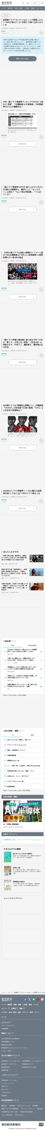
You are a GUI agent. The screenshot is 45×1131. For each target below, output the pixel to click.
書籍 (21, 1008)
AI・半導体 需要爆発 (11, 824)
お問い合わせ (19, 1115)
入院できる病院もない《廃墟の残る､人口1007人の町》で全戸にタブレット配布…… (21, 659)
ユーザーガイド (6, 1092)
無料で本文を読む (22, 59)
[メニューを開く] (42, 3)
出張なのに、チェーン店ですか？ (18, 776)
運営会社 (4, 1105)
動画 (33, 8)
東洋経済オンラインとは (9, 1080)
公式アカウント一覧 (23, 1105)
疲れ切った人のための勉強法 (22, 853)
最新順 (10, 8)
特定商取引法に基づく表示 (9, 1112)
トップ (3, 8)
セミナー (4, 1008)
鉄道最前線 (11, 786)
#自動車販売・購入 (9, 840)
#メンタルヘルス (35, 840)
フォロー (14, 32)
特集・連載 (19, 8)
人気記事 (7, 641)
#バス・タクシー (22, 840)
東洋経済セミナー (27, 1064)
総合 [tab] (12, 645)
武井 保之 (4, 135)
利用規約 (4, 1095)
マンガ (39, 8)
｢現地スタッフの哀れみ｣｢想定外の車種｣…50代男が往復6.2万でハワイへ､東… (22, 676)
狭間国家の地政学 (19, 881)
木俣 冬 (3, 31)
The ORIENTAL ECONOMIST (10, 1038)
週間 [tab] (32, 735)
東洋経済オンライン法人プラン (11, 1061)
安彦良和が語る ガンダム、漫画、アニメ (20, 771)
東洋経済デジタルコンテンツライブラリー (14, 1048)
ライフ (6, 15)
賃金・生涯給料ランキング (16, 750)
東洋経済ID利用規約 (26, 1112)
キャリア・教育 (27, 1012)
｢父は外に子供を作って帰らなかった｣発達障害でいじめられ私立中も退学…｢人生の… (22, 650)
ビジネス (4, 1012)
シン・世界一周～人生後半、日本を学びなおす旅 (23, 766)
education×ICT (5, 1022)
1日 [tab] (13, 735)
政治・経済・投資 (15, 1012)
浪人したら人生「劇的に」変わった (19, 740)
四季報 (13, 1008)
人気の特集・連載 (10, 731)
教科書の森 (4, 1070)
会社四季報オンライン (8, 1041)
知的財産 (39, 1108)
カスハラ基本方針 (6, 1115)
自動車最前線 (11, 755)
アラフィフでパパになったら (16, 745)
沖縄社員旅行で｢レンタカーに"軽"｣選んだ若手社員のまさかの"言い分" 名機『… (22, 685)
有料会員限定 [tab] (32, 645)
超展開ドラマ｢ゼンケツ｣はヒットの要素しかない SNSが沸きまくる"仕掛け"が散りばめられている (23, 22)
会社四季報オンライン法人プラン (32, 1061)
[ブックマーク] (41, 33)
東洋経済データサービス (9, 1064)
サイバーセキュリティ (8, 1025)
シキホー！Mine (6, 1051)
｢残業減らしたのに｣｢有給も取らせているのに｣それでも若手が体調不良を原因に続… (21, 668)
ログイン (35, 3)
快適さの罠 (16, 868)
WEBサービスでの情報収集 (9, 1108)
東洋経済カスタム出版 (29, 1067)
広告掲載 (35, 1105)
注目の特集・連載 (10, 797)
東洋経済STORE (6, 1045)
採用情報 (12, 1105)
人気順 (27, 8)
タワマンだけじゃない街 (15, 781)
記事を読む (22, 144)
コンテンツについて (7, 1083)
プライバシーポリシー (28, 1108)
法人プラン (4, 1089)
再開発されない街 (13, 760)
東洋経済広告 (5, 1067)
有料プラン (4, 1086)
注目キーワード (9, 834)
